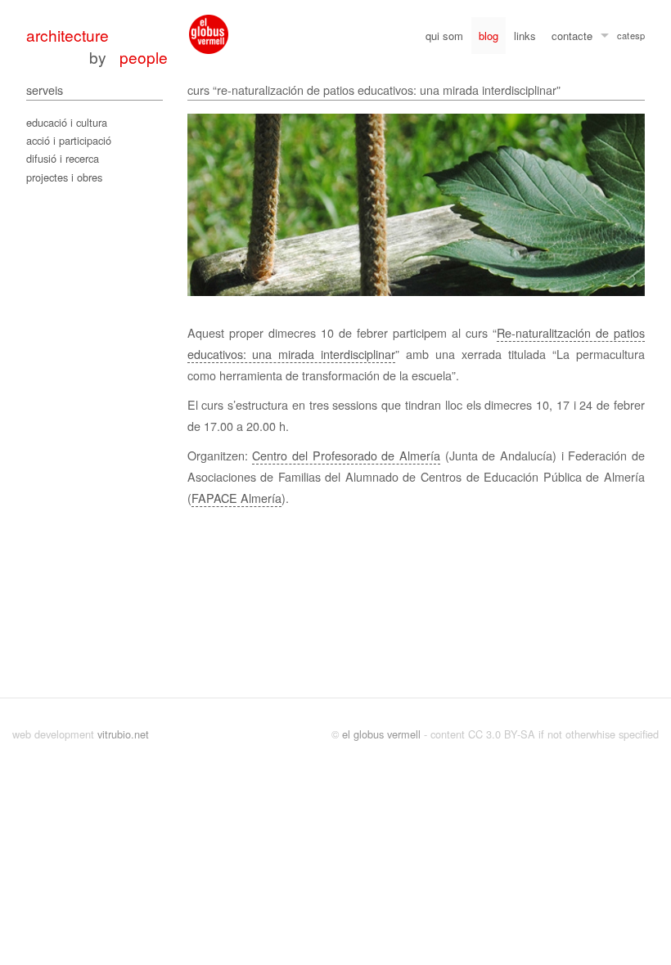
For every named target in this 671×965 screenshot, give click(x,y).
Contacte (572, 35)
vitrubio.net (123, 734)
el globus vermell (381, 734)
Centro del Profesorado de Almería (346, 455)
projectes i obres (64, 177)
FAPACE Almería (236, 497)
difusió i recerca (62, 158)
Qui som (444, 35)
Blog (488, 35)
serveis (44, 89)
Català (623, 37)
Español (637, 37)
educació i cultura (66, 122)
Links (525, 35)
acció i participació (68, 140)
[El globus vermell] (208, 34)
